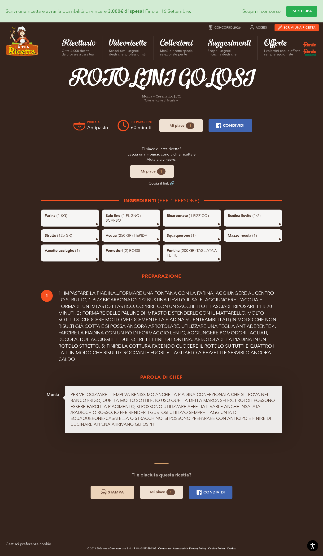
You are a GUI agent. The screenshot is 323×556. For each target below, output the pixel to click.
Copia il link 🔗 (161, 183)
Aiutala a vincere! (161, 159)
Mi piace (180, 125)
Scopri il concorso (261, 11)
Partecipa (302, 11)
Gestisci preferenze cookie (28, 544)
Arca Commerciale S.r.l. (117, 548)
